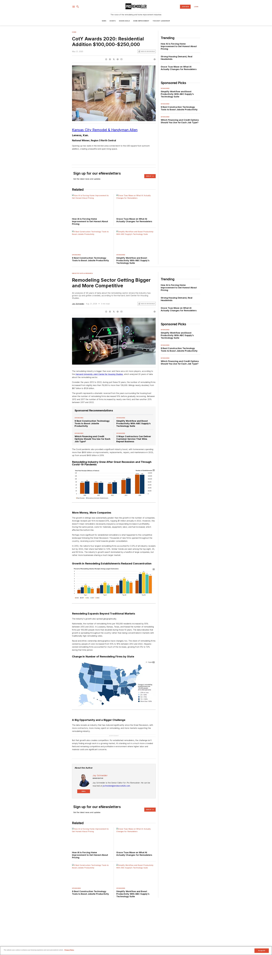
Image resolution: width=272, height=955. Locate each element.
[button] (73, 6)
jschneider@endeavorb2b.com (116, 781)
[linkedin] (110, 59)
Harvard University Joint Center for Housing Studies (99, 374)
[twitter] (114, 59)
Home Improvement (141, 21)
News (104, 21)
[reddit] (118, 59)
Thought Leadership (161, 21)
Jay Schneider (78, 304)
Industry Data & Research (82, 273)
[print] (155, 59)
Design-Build (124, 21)
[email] (121, 59)
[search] (77, 6)
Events (113, 21)
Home (74, 32)
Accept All (261, 950)
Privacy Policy (69, 950)
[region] (136, 950)
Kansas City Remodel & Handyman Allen (104, 130)
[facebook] (106, 59)
